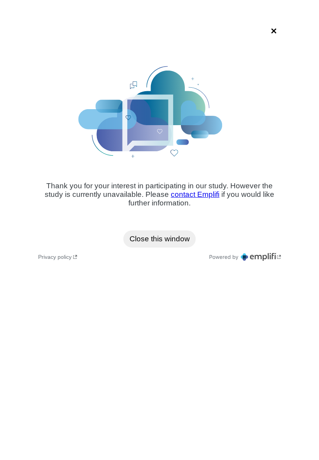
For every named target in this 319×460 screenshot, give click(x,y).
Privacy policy (55, 257)
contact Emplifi (195, 194)
